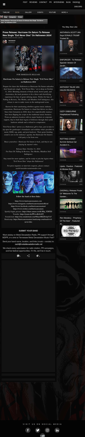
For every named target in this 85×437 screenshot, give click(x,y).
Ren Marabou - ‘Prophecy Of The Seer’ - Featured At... (70, 220)
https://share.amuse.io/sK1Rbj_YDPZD (37, 211)
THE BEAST (11, 41)
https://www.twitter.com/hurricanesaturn (28, 208)
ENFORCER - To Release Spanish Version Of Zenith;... (70, 62)
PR (50, 2)
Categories (12, 17)
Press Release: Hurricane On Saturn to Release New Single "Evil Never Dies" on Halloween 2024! (22, 21)
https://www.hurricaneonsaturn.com (28, 201)
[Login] (79, 2)
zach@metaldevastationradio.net (28, 244)
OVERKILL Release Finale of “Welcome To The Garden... (71, 193)
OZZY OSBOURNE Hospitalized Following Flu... (69, 114)
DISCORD (78, 6)
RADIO (75, 2)
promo (20, 17)
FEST (25, 2)
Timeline (6, 12)
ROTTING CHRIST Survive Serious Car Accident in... (68, 141)
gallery (28, 12)
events (40, 12)
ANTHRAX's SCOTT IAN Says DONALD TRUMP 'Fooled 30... (70, 35)
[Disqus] (28, 289)
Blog (5, 17)
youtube (52, 12)
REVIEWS (33, 2)
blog (17, 12)
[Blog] (2, 26)
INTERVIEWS (59, 2)
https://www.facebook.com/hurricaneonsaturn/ (28, 206)
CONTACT (43, 2)
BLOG (68, 2)
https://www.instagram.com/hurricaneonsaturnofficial (28, 203)
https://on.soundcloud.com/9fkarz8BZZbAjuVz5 (33, 216)
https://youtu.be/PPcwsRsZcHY (32, 214)
